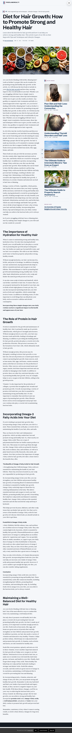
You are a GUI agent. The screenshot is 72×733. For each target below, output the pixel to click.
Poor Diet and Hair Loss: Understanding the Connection (55, 106)
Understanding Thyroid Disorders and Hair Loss (55, 134)
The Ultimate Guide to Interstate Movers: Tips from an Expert (55, 162)
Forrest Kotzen (8, 40)
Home (6, 11)
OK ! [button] (36, 730)
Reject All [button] (52, 730)
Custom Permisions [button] (43, 730)
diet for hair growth (13, 89)
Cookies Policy (30, 730)
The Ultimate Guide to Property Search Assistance (54, 192)
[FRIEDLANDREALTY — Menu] (69, 3)
